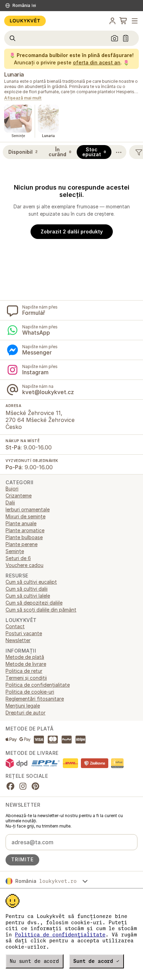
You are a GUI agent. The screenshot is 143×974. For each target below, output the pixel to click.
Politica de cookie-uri (30, 692)
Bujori (12, 489)
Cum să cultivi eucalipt (31, 582)
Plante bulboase (24, 537)
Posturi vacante (24, 633)
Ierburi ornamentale (28, 509)
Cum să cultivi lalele (28, 596)
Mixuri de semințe (25, 516)
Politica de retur (24, 671)
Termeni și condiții (26, 678)
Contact (15, 626)
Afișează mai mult (23, 98)
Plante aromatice (25, 530)
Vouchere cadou (24, 565)
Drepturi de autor (25, 713)
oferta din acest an (96, 62)
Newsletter (18, 640)
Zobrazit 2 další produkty (72, 231)
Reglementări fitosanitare (35, 699)
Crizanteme (19, 495)
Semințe (15, 551)
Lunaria (14, 74)
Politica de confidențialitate (60, 934)
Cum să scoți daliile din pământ (41, 610)
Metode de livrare (26, 664)
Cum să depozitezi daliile (34, 603)
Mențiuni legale (23, 706)
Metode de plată (25, 657)
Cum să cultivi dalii (27, 589)
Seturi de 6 (18, 558)
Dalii (10, 502)
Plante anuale (21, 523)
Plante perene (21, 544)
